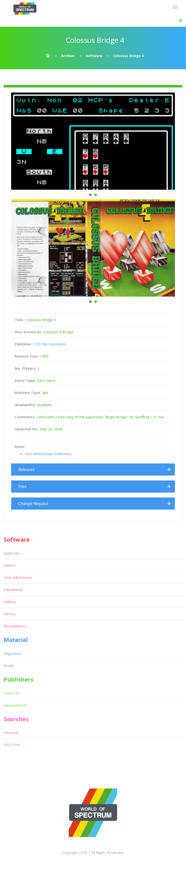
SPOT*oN (12, 744)
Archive (67, 55)
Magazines (13, 653)
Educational (13, 589)
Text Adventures (18, 577)
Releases (26, 469)
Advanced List (15, 705)
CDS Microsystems (50, 344)
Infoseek (11, 732)
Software (94, 55)
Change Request (33, 503)
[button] (180, 20)
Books (9, 665)
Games (10, 565)
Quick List (12, 553)
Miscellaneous (15, 626)
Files (22, 486)
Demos (10, 613)
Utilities (10, 601)
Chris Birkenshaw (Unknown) (47, 453)
